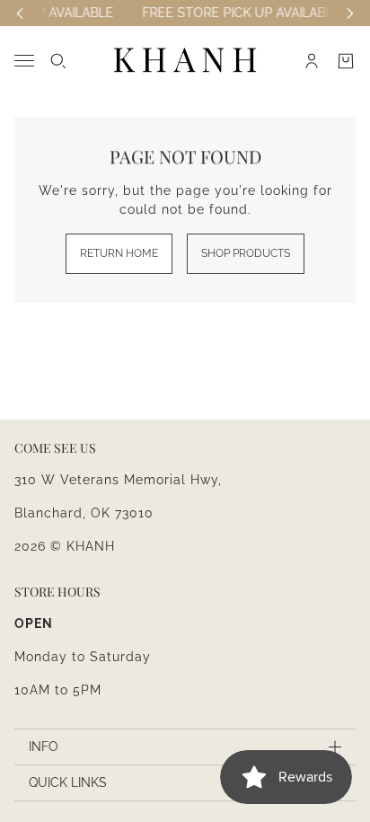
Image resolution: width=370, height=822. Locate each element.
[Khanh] (185, 60)
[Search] (58, 61)
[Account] (312, 61)
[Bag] (346, 61)
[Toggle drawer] (24, 60)
